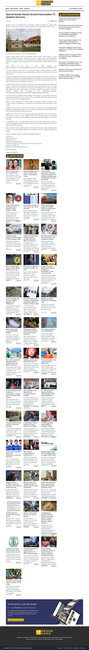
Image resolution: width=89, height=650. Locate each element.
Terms (59, 648)
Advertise (75, 648)
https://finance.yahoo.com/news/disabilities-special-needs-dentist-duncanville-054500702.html (31, 67)
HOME (7, 8)
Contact (82, 648)
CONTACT (27, 8)
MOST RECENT (14, 8)
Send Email (12, 140)
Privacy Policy (67, 648)
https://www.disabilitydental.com (32, 134)
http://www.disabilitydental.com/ (19, 147)
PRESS (21, 8)
